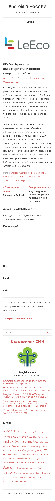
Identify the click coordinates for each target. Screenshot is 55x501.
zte (38, 473)
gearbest (17, 450)
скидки (39, 477)
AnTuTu (33, 446)
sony (14, 473)
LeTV (38, 176)
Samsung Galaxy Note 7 (28, 468)
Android (14, 173)
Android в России (27, 7)
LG (41, 454)
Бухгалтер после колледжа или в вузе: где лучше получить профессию (24, 382)
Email (6, 278)
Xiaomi (33, 472)
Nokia (28, 459)
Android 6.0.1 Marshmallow (32, 173)
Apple (39, 446)
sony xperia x (23, 473)
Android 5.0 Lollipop (26, 432)
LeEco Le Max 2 (27, 176)
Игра (42, 473)
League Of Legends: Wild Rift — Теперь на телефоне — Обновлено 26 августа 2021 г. (24, 395)
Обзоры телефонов (12, 82)
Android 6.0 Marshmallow (20, 441)
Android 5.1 (39, 432)
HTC (45, 450)
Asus (45, 446)
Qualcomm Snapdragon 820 (17, 180)
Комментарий (11, 226)
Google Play (36, 450)
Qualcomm (8, 463)
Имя (5, 266)
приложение (28, 477)
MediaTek (7, 459)
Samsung (10, 468)
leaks (23, 455)
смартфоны (20, 481)
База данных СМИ (27, 341)
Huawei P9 (16, 455)
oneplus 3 (34, 459)
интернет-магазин (12, 477)
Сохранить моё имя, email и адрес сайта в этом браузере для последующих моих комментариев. (26, 306)
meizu (15, 458)
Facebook (7, 451)
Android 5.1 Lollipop (14, 436)
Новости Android (37, 78)
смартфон (8, 481)
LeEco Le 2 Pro (10, 176)
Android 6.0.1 (43, 442)
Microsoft (22, 459)
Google (26, 450)
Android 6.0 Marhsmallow (38, 437)
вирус (47, 473)
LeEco (27, 455)
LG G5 (45, 455)
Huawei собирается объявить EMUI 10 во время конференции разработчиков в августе (26, 388)
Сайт (5, 290)
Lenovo (35, 454)
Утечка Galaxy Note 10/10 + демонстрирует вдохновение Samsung (25, 411)
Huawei (7, 454)
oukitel (41, 459)
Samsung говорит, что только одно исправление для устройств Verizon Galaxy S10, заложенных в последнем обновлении (25, 403)
